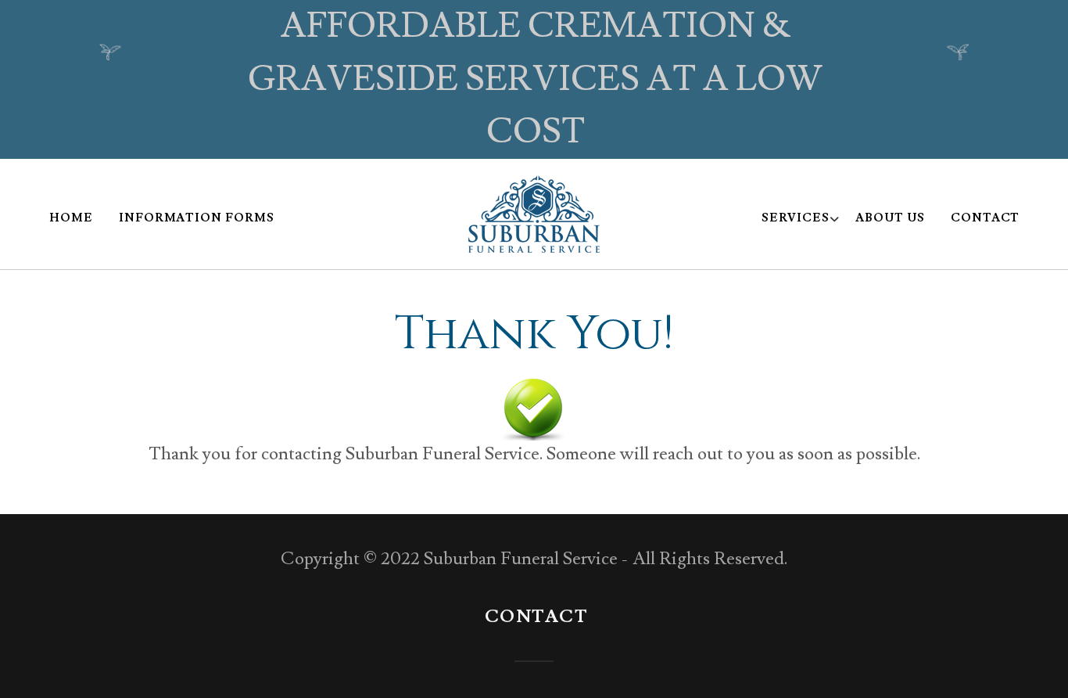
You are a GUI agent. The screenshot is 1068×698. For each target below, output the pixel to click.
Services (796, 218)
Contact (985, 217)
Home (71, 217)
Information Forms (196, 217)
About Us (890, 217)
